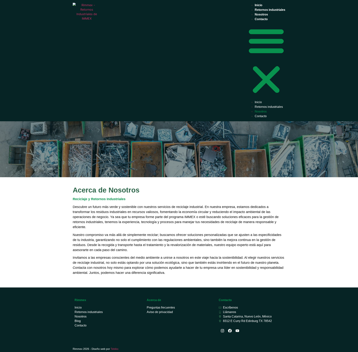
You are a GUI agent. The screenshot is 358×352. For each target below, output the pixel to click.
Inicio (258, 5)
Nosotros (261, 14)
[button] (266, 60)
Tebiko (114, 348)
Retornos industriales (270, 9)
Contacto (261, 19)
